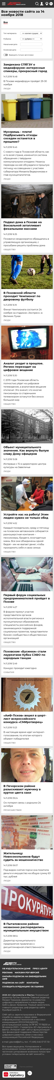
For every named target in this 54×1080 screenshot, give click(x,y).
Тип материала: (10, 33)
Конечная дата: (9, 50)
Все (5, 22)
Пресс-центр (40, 968)
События (8, 672)
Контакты (32, 983)
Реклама (7, 972)
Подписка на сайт (13, 983)
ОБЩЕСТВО (9, 250)
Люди (7, 89)
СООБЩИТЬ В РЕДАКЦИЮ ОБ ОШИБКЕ (23, 986)
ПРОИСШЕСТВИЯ (12, 810)
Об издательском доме (16, 968)
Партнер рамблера (26, 1066)
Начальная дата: (10, 44)
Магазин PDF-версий (27, 972)
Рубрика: (7, 39)
